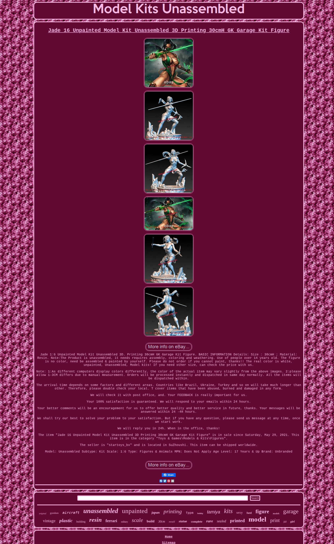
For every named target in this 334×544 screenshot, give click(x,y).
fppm (189, 513)
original (42, 513)
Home (169, 537)
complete (196, 521)
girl (292, 521)
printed (237, 520)
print (275, 520)
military (124, 521)
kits (228, 510)
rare (209, 521)
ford (249, 512)
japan (156, 512)
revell (172, 521)
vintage (49, 520)
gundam (54, 512)
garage (290, 511)
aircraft (70, 512)
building (80, 521)
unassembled (100, 510)
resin (95, 519)
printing (173, 511)
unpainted (135, 510)
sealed (221, 521)
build (150, 521)
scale (137, 520)
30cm (161, 521)
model (257, 519)
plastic (65, 520)
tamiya (213, 511)
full (285, 521)
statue (183, 521)
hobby (200, 513)
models (276, 513)
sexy (239, 512)
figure (262, 511)
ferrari (111, 520)
